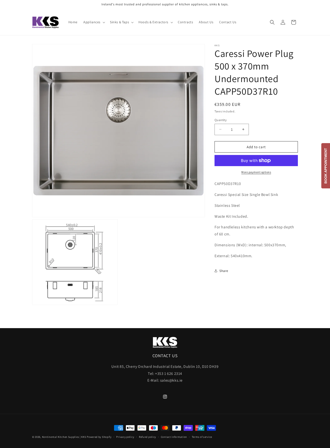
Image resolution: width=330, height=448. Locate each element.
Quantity (221, 120)
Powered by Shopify (99, 437)
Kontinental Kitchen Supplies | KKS (64, 437)
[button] (93, 22)
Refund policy (147, 436)
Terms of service (202, 436)
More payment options (256, 172)
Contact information (174, 436)
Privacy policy (125, 436)
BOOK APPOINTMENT (326, 166)
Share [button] (223, 271)
